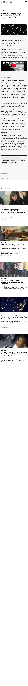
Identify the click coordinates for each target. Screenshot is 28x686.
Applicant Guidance (6, 157)
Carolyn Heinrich (4, 255)
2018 (16, 162)
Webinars (18, 157)
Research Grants (5, 160)
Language (11, 162)
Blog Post (3, 207)
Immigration (4, 162)
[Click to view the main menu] (26, 2)
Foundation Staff (4, 173)
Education (23, 160)
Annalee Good (22, 255)
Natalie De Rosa (4, 219)
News (13, 157)
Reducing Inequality (15, 160)
